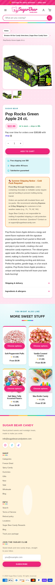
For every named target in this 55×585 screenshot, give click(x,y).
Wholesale (7, 489)
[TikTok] (18, 445)
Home (6, 31)
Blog (4, 494)
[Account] (44, 10)
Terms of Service (9, 512)
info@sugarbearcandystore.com (17, 439)
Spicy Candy (8, 468)
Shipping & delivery (14, 283)
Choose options (15, 346)
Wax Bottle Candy (40, 396)
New (4, 481)
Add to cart (27, 151)
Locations (6, 521)
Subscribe (22, 564)
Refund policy (8, 516)
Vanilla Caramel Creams (40, 354)
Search (5, 508)
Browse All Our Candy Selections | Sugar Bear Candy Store (25, 35)
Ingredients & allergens (15, 291)
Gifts (4, 476)
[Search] (49, 17)
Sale (4, 485)
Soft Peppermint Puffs (14, 353)
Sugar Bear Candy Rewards (14, 525)
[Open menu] (5, 10)
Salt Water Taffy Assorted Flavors (14, 397)
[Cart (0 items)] (49, 10)
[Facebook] (12, 445)
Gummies (6, 472)
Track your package (11, 534)
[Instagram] (5, 445)
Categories (7, 459)
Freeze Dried (8, 463)
